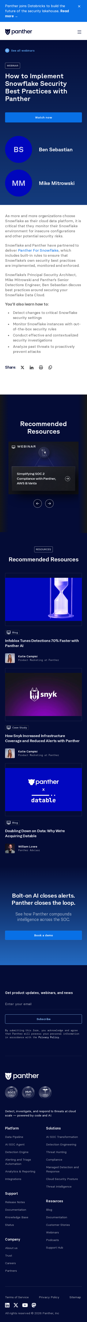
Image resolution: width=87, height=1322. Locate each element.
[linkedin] (31, 367)
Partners (11, 1271)
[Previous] (37, 503)
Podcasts (52, 1240)
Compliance (54, 1159)
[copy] (50, 367)
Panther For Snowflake (38, 250)
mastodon (34, 1305)
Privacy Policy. (49, 1037)
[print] (41, 367)
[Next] (49, 503)
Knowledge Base (16, 1217)
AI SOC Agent (14, 1144)
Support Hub (54, 1247)
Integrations (13, 1179)
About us (11, 1248)
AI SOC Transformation (62, 1137)
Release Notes (15, 1202)
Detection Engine (17, 1152)
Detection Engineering (61, 1144)
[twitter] (22, 367)
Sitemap (75, 1297)
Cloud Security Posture (62, 1179)
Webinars (52, 1232)
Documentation (15, 1210)
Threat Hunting (56, 1152)
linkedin (7, 1305)
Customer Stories (58, 1225)
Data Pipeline (14, 1137)
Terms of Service (17, 1297)
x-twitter (15, 1305)
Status (9, 1225)
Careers (10, 1263)
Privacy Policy (49, 1297)
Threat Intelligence (59, 1186)
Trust (8, 1255)
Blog (49, 1210)
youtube (25, 1305)
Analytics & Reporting (20, 1171)
